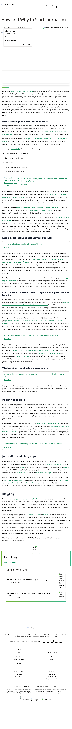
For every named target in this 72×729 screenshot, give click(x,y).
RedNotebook (21, 473)
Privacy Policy (52, 671)
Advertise (52, 674)
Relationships (18, 660)
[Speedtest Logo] (41, 716)
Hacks (18, 663)
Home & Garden (52, 656)
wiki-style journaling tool (44, 473)
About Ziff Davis (18, 671)
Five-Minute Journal (9, 432)
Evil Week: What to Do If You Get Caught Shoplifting (26, 580)
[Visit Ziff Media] (5, 714)
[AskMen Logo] (57, 712)
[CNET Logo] (17, 712)
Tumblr (37, 515)
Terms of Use (18, 674)
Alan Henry (7, 27)
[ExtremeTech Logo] (19, 716)
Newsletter (35, 641)
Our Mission (15, 641)
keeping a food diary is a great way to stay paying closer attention (34, 350)
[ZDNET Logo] (26, 712)
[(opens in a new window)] (43, 641)
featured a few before (54, 464)
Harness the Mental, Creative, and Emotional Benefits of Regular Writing (44, 180)
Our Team (25, 641)
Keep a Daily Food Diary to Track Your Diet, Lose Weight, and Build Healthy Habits (34, 375)
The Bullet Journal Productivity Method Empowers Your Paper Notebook (33, 443)
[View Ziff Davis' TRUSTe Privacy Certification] (47, 699)
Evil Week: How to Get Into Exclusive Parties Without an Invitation (28, 594)
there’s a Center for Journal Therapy (40, 210)
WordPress (30, 515)
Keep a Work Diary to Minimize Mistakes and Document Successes (31, 335)
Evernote (8, 480)
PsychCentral (15, 149)
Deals (52, 660)
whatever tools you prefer (32, 483)
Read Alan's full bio (10, 563)
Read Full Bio (26, 44)
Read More (24, 184)
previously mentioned (58, 426)
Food (18, 653)
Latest (18, 649)
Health (18, 656)
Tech (52, 649)
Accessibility (18, 677)
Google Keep (17, 480)
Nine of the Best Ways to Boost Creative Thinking (23, 244)
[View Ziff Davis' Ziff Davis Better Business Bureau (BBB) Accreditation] (36, 699)
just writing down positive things (49, 353)
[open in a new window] (11, 181)
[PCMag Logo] (36, 712)
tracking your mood (22, 356)
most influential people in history (22, 91)
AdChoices (25, 699)
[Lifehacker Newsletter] (65, 7)
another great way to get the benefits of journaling (27, 499)
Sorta (67, 426)
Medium (46, 515)
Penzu (21, 467)
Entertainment (52, 653)
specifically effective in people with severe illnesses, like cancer (37, 207)
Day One (66, 467)
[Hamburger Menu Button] (70, 7)
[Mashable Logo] (46, 712)
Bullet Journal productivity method (47, 423)
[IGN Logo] (30, 717)
